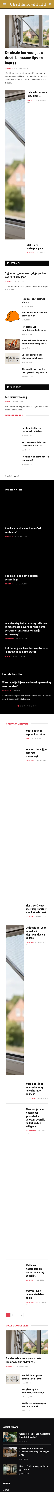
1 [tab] (18, 705)
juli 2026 (6, 1490)
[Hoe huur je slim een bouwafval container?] (12, 431)
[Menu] (4, 4)
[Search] (50, 4)
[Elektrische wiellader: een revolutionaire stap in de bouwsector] (12, 344)
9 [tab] (36, 705)
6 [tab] (29, 705)
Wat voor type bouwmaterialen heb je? (35, 1294)
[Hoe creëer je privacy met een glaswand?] (10, 1469)
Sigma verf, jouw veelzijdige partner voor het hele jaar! (36, 909)
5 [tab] (27, 705)
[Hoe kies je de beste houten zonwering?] (12, 460)
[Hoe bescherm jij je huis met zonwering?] (15, 821)
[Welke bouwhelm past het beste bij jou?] (12, 316)
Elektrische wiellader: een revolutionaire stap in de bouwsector (34, 343)
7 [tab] (31, 705)
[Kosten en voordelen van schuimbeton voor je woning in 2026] (12, 446)
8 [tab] (34, 705)
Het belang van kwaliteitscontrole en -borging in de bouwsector (34, 330)
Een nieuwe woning (16, 397)
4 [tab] (25, 705)
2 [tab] (20, 705)
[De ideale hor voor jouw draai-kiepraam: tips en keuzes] (27, 31)
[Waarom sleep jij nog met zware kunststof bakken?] (10, 1437)
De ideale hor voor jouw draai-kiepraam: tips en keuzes (24, 57)
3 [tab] (22, 705)
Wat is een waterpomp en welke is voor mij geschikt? (34, 1406)
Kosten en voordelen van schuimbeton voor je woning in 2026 (34, 445)
